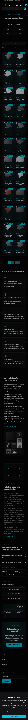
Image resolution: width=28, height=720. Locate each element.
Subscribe (14, 716)
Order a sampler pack (14, 644)
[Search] (25, 9)
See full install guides (9, 536)
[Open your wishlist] (13, 5)
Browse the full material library (11, 426)
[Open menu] (2, 5)
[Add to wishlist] (4, 53)
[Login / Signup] (9, 5)
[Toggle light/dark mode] (17, 5)
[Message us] (21, 5)
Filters (15, 43)
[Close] (25, 694)
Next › (17, 262)
